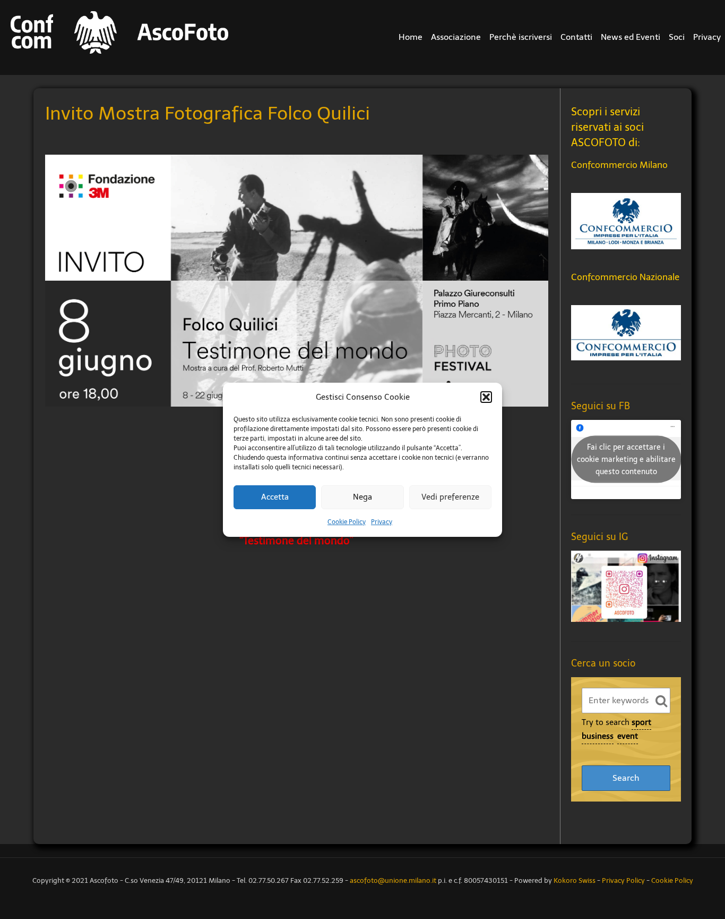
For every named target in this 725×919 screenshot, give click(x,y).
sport (641, 722)
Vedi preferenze (450, 497)
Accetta (275, 497)
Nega (362, 497)
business (598, 736)
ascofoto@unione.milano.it (393, 880)
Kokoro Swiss (574, 880)
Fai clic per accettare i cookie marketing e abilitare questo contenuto (626, 459)
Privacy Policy (623, 880)
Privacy (381, 522)
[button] (486, 397)
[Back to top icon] (690, 865)
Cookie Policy (346, 522)
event (627, 736)
